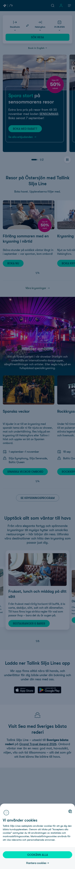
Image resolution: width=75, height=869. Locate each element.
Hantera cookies (36, 863)
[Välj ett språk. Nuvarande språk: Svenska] (70, 811)
